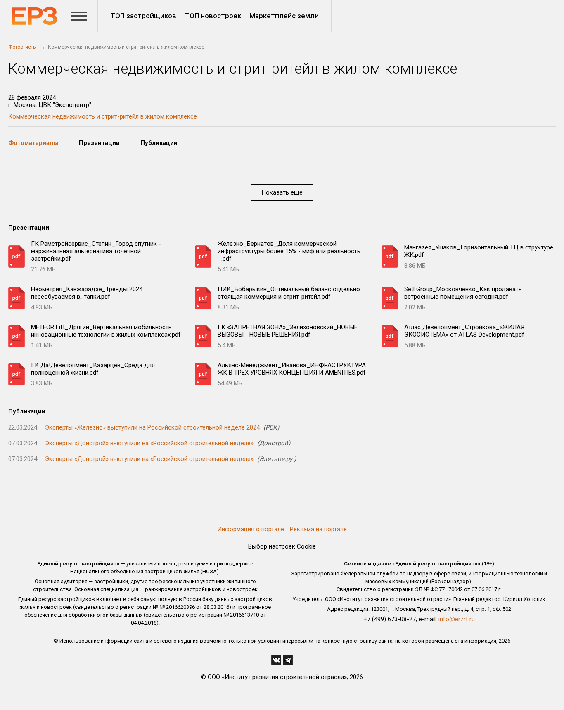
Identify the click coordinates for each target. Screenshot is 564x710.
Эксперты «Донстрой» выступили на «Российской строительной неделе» (149, 443)
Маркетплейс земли (284, 16)
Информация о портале (250, 529)
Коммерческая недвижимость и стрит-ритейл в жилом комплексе (102, 116)
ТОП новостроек (213, 16)
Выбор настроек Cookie (282, 546)
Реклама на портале (318, 529)
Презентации (99, 143)
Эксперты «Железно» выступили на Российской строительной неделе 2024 (152, 427)
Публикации (159, 143)
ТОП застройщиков (143, 16)
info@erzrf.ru (456, 619)
